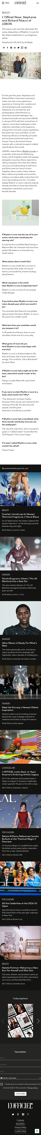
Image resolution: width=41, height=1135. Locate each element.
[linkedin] (15, 48)
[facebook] (7, 48)
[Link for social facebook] (18, 1115)
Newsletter (20, 1124)
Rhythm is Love (29, 151)
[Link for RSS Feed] (28, 1115)
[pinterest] (11, 48)
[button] (38, 1021)
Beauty (6, 12)
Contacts (20, 1120)
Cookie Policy (20, 1131)
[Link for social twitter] (13, 1115)
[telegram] (26, 48)
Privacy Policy (33, 1088)
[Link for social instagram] (23, 1115)
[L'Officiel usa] (20, 3)
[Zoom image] (20, 213)
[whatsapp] (22, 48)
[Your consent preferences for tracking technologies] (37, 1131)
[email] (4, 48)
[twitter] (18, 48)
